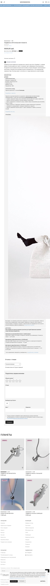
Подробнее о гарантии (10, 93)
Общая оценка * (9, 378)
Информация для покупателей (8, 557)
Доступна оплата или (11, 51)
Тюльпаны (28, 525)
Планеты (27, 544)
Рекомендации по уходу (7, 555)
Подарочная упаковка (6, 542)
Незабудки (28, 535)
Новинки (3, 523)
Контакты (3, 564)
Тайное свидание (29, 528)
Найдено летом (29, 523)
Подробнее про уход (10, 111)
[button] (1, 2)
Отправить (9, 422)
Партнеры (3, 562)
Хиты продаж (4, 528)
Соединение (28, 542)
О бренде (3, 552)
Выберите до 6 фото (10, 400)
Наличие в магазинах (9, 58)
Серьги (2, 530)
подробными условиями (32, 352)
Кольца (2, 532)
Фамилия (28, 407)
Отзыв (7, 385)
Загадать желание (11, 62)
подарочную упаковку (29, 325)
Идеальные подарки (6, 525)
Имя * (6, 407)
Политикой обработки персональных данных (17, 418)
